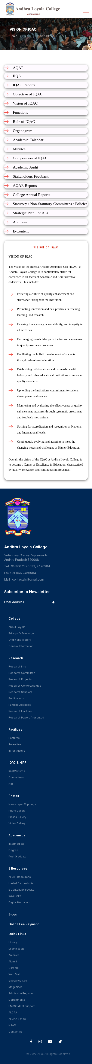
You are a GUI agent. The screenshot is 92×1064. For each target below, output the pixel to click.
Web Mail (14, 974)
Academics (17, 835)
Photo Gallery (17, 810)
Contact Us (15, 1031)
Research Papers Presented (26, 717)
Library (13, 942)
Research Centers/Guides (25, 685)
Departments (17, 999)
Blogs (13, 914)
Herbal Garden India (21, 883)
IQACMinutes (17, 771)
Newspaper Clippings (22, 804)
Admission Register (21, 993)
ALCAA (13, 1012)
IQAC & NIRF (17, 762)
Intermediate (17, 843)
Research (16, 658)
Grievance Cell (18, 980)
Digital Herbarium (19, 902)
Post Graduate (18, 856)
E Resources (18, 868)
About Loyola (17, 627)
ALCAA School (18, 1018)
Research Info (17, 666)
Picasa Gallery (17, 817)
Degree (13, 850)
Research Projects (20, 679)
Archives (14, 955)
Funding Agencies (20, 704)
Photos (14, 796)
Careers (14, 967)
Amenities (15, 744)
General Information (21, 646)
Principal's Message (21, 633)
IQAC (27, 36)
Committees (16, 777)
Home (13, 36)
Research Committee (22, 672)
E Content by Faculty (21, 889)
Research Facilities (20, 711)
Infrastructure (17, 750)
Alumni (13, 961)
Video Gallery (17, 823)
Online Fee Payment (24, 924)
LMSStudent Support (22, 1006)
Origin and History (20, 639)
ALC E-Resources (20, 876)
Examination (16, 948)
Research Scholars (20, 692)
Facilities (15, 729)
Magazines (15, 987)
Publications (16, 698)
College (14, 618)
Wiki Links (15, 896)
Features (14, 738)
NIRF (11, 783)
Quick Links (17, 934)
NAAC (12, 1025)
